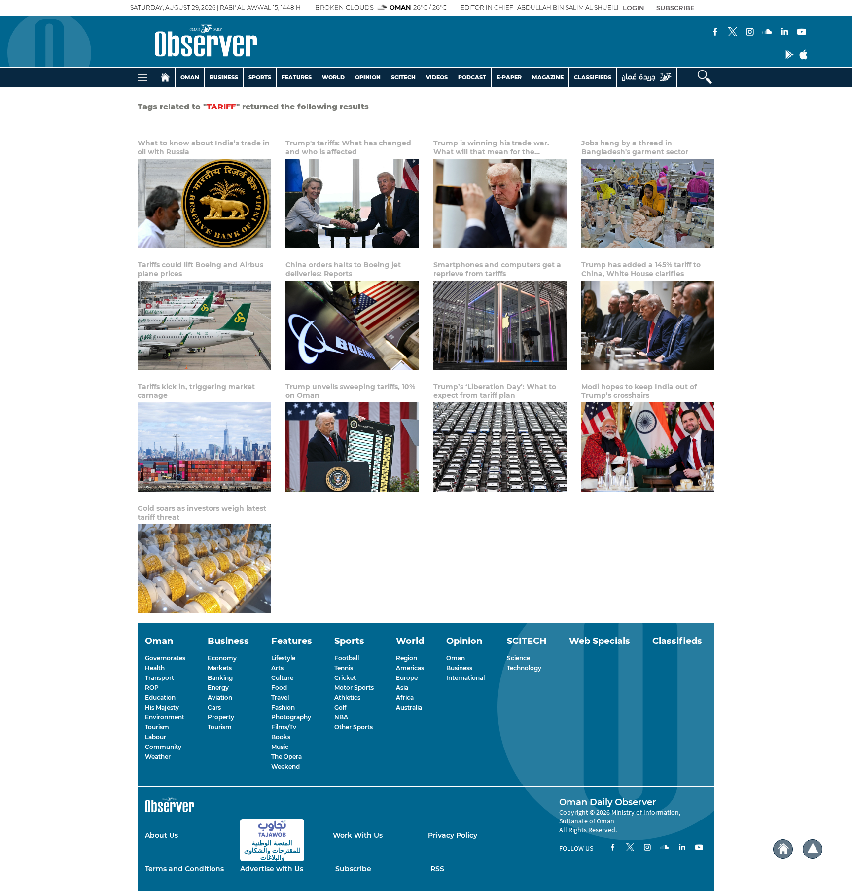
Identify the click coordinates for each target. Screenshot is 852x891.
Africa (405, 697)
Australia (409, 707)
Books (280, 737)
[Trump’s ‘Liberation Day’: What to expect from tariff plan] (500, 447)
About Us (161, 835)
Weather (158, 756)
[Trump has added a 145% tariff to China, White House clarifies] (647, 325)
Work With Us (358, 835)
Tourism (157, 727)
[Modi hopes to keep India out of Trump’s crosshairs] (647, 447)
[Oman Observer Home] (783, 849)
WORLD (333, 77)
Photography (291, 717)
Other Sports (353, 727)
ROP (152, 687)
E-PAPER (509, 77)
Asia (402, 687)
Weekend (285, 766)
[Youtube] (802, 32)
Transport (159, 677)
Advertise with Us (271, 868)
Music (279, 746)
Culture (282, 677)
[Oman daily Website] (646, 77)
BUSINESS (224, 77)
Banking (220, 677)
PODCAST (472, 77)
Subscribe (353, 868)
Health (155, 668)
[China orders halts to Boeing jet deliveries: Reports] (352, 325)
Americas (410, 668)
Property (221, 717)
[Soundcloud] (767, 32)
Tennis (343, 668)
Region (406, 658)
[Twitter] (733, 32)
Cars (214, 707)
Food (279, 687)
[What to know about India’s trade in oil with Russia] (204, 203)
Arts (277, 668)
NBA (341, 717)
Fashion (283, 707)
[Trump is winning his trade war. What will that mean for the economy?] (500, 203)
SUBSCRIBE (675, 8)
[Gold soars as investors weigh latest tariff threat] (204, 568)
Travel (280, 697)
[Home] (165, 77)
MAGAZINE (548, 77)
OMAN (189, 77)
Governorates (165, 658)
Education (160, 697)
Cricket (345, 677)
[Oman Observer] (193, 41)
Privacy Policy (452, 835)
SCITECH (403, 77)
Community (163, 746)
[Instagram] (750, 32)
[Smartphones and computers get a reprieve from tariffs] (500, 325)
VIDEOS (437, 77)
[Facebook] (715, 32)
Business (459, 668)
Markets (220, 668)
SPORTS (259, 77)
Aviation (220, 697)
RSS (437, 868)
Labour (155, 737)
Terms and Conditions (184, 868)
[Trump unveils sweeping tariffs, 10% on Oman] (352, 447)
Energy (218, 687)
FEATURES (297, 77)
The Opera (286, 756)
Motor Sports (354, 687)
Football (346, 658)
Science (518, 658)
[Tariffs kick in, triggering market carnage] (204, 447)
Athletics (347, 697)
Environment (164, 717)
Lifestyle (283, 658)
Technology (524, 668)
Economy (222, 658)
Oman (455, 658)
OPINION (368, 77)
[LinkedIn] (784, 32)
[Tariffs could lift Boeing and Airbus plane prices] (204, 325)
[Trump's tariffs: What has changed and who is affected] (352, 203)
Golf (340, 707)
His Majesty (162, 707)
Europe (407, 677)
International (465, 677)
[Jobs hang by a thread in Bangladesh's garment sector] (647, 203)
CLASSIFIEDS (592, 77)
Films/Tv (283, 727)
